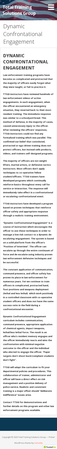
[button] (52, 5)
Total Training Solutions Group (19, 10)
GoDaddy (38, 443)
